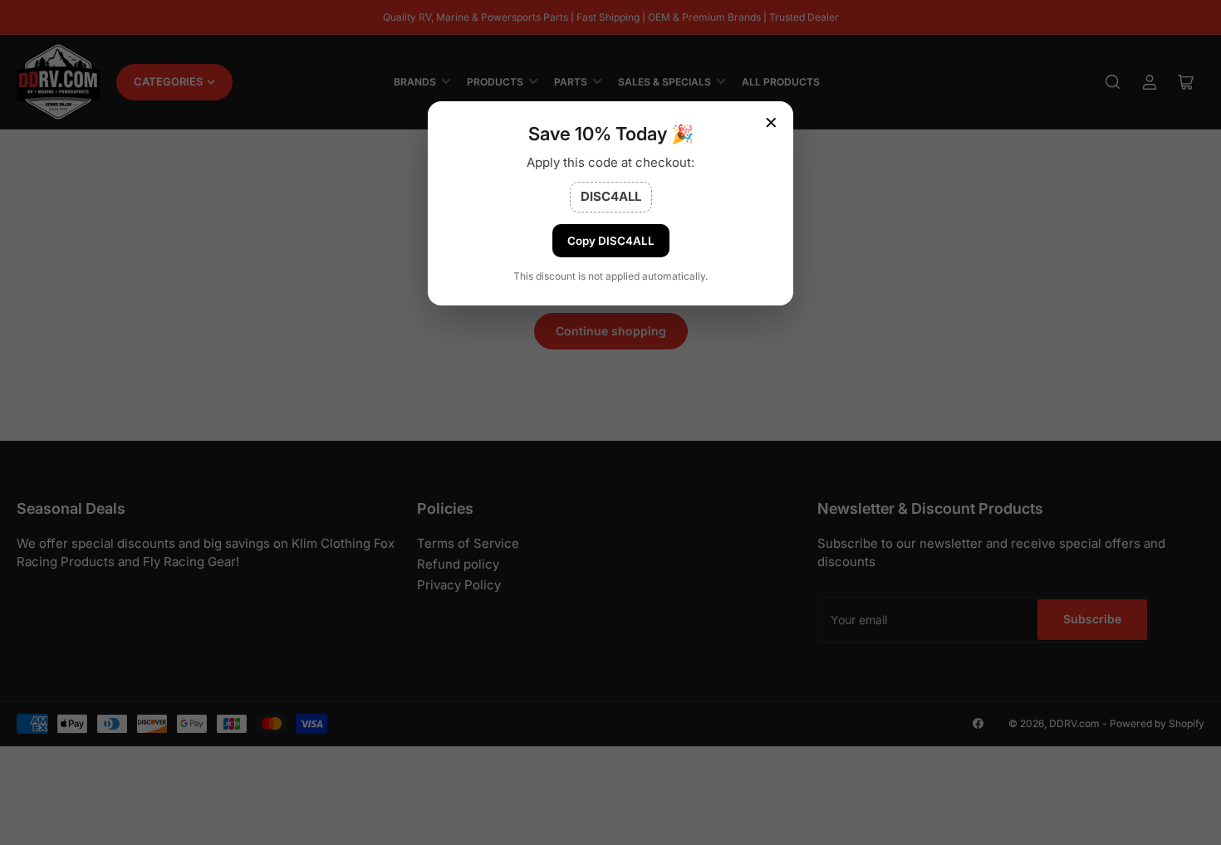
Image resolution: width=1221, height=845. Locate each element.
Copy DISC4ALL (611, 240)
